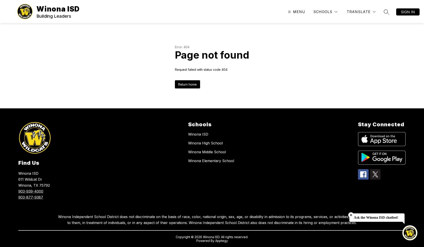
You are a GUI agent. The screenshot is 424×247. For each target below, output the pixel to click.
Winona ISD (198, 134)
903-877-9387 (30, 197)
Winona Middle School (207, 152)
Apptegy (221, 241)
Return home (187, 84)
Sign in (408, 12)
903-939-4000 (30, 191)
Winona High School (205, 143)
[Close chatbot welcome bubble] (351, 215)
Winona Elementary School (211, 161)
